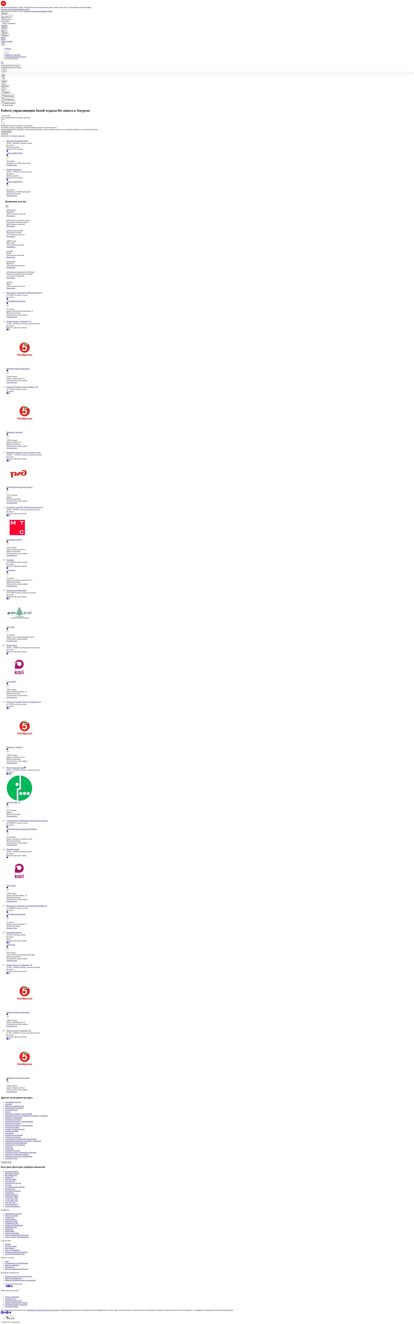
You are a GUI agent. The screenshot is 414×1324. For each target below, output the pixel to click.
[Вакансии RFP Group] (209, 613)
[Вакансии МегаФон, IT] (209, 788)
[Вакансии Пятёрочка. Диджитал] (209, 412)
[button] (3, 37)
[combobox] (11, 65)
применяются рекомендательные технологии (43, 1310)
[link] (4, 32)
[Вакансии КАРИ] (209, 668)
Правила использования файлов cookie (38, 11)
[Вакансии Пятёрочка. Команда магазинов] (209, 349)
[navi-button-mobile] (3, 44)
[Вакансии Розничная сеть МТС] (209, 528)
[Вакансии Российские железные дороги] (209, 474)
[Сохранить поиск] (3, 76)
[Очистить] (4, 70)
